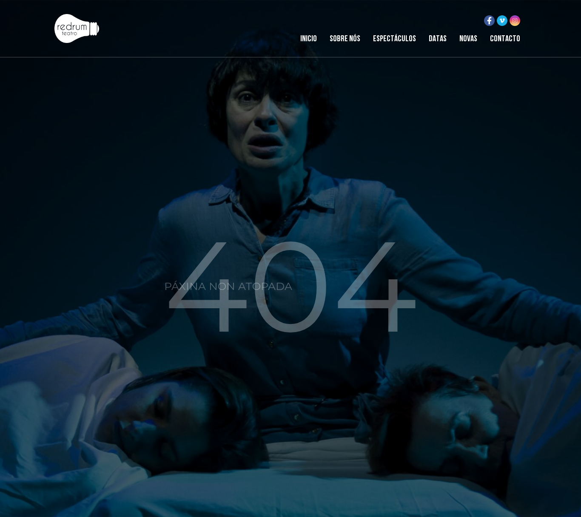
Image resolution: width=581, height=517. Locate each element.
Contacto (505, 39)
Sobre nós (345, 39)
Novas (468, 39)
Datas (438, 39)
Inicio (308, 39)
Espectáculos (394, 39)
